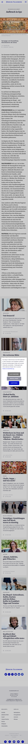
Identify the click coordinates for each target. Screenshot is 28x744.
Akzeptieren (14, 383)
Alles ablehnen (14, 374)
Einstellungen (14, 378)
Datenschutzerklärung (8, 369)
